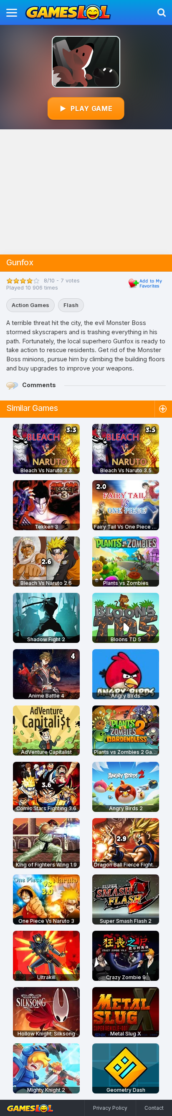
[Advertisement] (86, 191)
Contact (154, 1108)
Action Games (30, 305)
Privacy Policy (110, 1108)
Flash (70, 305)
